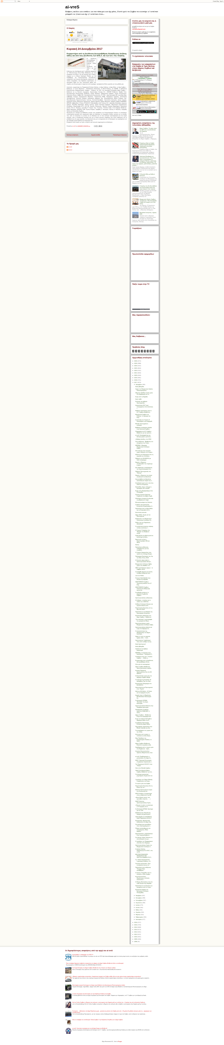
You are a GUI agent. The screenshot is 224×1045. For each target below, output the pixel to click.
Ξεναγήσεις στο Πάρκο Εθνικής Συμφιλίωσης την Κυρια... (143, 780)
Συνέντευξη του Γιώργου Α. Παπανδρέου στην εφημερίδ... (144, 420)
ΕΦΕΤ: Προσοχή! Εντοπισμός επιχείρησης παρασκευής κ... (144, 761)
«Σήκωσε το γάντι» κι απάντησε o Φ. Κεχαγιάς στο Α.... (144, 805)
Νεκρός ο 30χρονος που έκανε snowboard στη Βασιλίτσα (143, 476)
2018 (135, 380)
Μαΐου (137, 910)
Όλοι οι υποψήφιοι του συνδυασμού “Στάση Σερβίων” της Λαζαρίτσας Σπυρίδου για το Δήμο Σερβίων (97, 1019)
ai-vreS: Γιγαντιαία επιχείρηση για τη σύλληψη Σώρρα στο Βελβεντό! (89, 1028)
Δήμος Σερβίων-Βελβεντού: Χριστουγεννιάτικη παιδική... (143, 667)
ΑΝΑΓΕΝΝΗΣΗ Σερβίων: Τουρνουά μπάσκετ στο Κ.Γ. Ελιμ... (143, 583)
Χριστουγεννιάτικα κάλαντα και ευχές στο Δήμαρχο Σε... (143, 627)
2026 (135, 361)
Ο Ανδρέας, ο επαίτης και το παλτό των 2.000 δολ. (143, 600)
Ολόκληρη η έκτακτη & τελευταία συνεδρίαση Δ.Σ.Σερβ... (144, 499)
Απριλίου (138, 912)
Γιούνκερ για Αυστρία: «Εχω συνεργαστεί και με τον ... (142, 864)
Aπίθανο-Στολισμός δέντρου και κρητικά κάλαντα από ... (144, 604)
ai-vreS (72, 7)
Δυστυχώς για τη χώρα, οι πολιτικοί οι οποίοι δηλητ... (143, 735)
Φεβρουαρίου (139, 917)
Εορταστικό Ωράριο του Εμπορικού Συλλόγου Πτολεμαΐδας (141, 891)
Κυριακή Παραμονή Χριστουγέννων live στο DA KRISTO (143, 672)
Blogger (120, 1041)
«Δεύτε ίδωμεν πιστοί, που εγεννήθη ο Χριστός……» (143, 798)
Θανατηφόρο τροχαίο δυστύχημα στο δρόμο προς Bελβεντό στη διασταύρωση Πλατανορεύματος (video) (98, 985)
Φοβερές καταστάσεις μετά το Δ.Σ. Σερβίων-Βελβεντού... (143, 411)
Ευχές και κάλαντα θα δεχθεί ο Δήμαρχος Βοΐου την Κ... (143, 719)
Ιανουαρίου (139, 919)
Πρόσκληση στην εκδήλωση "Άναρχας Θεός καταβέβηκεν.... (143, 869)
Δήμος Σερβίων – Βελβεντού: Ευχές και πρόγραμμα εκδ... (143, 715)
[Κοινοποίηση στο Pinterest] (101, 126)
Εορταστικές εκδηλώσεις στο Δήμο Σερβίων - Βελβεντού (143, 616)
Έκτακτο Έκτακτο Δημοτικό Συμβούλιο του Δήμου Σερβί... (144, 495)
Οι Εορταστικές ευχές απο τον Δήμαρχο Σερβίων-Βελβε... (143, 676)
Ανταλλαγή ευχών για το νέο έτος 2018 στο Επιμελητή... (144, 483)
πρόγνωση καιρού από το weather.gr (79, 42)
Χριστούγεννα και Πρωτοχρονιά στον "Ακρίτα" (144, 688)
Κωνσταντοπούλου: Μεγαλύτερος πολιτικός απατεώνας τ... (142, 878)
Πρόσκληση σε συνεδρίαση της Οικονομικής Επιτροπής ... (144, 612)
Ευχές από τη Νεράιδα (141, 396)
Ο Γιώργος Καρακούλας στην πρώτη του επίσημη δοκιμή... (144, 553)
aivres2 (70, 150)
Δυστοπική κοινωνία (140, 512)
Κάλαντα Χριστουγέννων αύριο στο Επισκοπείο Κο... (143, 790)
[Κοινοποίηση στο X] (98, 126)
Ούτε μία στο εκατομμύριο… (143, 664)
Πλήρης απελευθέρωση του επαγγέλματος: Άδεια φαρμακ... (142, 830)
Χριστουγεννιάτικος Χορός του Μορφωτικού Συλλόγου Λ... (143, 845)
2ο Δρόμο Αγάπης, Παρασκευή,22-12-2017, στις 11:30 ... (144, 850)
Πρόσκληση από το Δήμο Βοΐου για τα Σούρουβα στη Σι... (144, 509)
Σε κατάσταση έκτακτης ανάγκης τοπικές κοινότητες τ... (144, 527)
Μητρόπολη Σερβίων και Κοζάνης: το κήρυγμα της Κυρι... (142, 416)
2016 (135, 922)
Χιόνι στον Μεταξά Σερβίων (142, 768)
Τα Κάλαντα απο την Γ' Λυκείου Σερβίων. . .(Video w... (143, 657)
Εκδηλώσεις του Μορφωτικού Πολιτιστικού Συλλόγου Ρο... (143, 519)
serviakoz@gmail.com (138, 29)
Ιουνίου (138, 907)
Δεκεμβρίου (139, 384)
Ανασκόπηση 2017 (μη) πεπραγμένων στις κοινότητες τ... (144, 407)
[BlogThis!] (96, 126)
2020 (135, 375)
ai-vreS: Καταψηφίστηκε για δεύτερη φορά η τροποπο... (143, 436)
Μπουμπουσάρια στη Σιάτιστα (143, 502)
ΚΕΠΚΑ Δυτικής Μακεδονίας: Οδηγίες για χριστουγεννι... (143, 813)
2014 (135, 927)
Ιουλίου (138, 905)
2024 (135, 365)
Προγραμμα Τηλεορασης (145, 309)
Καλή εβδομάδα (139, 386)
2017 (135, 382)
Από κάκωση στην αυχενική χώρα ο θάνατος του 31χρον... (144, 451)
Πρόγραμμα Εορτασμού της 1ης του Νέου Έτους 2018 (144, 557)
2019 (135, 377)
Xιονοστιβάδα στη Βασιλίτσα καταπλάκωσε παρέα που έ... (144, 479)
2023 (135, 368)
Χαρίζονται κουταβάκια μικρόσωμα (141, 649)
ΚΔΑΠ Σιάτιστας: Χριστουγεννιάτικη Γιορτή (142, 802)
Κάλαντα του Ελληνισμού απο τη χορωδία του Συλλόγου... (144, 455)
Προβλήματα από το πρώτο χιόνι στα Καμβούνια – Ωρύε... (144, 748)
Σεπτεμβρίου (139, 900)
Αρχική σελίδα (95, 135)
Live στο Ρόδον (139, 575)
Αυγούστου (139, 902)
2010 (135, 936)
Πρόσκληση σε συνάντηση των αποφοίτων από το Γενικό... (143, 886)
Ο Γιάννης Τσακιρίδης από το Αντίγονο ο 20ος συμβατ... (143, 873)
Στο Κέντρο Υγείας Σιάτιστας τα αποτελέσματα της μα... (143, 838)
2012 (135, 932)
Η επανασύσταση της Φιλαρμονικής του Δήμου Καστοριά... (142, 632)
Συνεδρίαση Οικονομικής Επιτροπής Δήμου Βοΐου (142, 723)
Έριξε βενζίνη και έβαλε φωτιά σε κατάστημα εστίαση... (144, 536)
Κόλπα (137, 544)
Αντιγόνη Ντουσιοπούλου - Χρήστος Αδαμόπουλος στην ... (144, 752)
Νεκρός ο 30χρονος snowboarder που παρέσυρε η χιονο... (143, 464)
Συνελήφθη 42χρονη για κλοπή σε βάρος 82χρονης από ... (143, 572)
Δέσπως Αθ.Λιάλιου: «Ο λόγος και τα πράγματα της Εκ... (143, 692)
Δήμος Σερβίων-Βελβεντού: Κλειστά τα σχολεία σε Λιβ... (143, 744)
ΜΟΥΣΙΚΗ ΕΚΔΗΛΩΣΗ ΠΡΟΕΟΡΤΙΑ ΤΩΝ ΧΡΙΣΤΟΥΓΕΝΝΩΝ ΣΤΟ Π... (143, 856)
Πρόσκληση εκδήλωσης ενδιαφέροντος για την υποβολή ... (142, 548)
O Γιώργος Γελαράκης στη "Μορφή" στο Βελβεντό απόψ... (142, 531)
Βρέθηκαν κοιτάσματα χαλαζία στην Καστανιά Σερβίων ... (143, 428)
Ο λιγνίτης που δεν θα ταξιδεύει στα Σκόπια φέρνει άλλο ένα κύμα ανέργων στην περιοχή (148, 187)
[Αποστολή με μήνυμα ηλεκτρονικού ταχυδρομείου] (95, 126)
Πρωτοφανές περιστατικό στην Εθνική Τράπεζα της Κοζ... (143, 727)
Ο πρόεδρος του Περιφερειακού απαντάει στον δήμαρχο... (144, 842)
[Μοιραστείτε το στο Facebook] (100, 126)
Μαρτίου (138, 914)
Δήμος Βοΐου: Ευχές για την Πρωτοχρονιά (142, 515)
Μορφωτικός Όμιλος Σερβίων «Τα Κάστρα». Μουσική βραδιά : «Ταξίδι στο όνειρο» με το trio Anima (148, 201)
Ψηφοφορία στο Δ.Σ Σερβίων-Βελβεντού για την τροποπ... (143, 432)
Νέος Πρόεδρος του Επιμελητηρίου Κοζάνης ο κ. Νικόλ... (143, 739)
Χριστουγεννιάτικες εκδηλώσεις (143, 598)
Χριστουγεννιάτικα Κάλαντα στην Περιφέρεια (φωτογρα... (144, 706)
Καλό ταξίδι (138, 399)
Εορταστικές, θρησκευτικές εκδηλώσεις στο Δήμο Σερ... (143, 821)
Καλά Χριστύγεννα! (140, 644)
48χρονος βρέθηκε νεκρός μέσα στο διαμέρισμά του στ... (144, 393)
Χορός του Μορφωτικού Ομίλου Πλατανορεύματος (144, 389)
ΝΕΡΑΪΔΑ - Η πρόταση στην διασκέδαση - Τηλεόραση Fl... (144, 653)
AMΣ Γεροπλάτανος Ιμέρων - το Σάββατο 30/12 (144, 568)
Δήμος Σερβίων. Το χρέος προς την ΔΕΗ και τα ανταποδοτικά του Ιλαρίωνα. (148, 130)
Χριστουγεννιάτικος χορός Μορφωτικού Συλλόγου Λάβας (144, 624)
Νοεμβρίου (139, 895)
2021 (135, 373)
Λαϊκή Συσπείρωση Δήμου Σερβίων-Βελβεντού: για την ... (144, 771)
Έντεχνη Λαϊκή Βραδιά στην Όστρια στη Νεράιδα (142, 578)
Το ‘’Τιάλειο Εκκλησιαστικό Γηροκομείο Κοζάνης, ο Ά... (143, 860)
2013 (135, 929)
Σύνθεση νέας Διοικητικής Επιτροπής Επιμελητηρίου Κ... (144, 505)
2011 (135, 934)
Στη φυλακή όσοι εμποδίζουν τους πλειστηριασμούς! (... (143, 825)
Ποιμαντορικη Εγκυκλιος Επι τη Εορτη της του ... (143, 786)
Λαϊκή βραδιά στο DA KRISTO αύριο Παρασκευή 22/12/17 (143, 817)
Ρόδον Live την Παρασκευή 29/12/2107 (142, 523)
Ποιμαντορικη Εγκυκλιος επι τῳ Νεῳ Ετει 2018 (143, 608)
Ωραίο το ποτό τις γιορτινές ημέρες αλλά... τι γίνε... (142, 637)
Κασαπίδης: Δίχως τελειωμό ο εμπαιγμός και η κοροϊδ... (143, 487)
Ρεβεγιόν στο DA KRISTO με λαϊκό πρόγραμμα (143, 459)
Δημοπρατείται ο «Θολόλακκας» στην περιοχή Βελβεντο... (144, 834)
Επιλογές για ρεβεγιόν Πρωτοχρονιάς (141, 402)
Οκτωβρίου (139, 898)
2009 (135, 939)
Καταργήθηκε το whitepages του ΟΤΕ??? (82, 954)
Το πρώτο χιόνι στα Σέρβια (142, 783)
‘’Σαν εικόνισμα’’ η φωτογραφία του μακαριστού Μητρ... (143, 620)
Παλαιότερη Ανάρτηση (120, 135)
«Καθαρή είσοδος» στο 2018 (143, 439)
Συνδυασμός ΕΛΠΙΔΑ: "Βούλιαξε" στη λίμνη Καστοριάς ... (141, 702)
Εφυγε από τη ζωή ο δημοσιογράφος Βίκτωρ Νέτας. (142, 541)
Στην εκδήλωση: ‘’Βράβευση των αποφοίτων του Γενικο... (144, 442)
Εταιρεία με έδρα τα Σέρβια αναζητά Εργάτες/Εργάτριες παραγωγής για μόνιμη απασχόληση (147, 145)
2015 (135, 925)
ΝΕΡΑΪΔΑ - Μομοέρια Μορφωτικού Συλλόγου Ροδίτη (142, 447)
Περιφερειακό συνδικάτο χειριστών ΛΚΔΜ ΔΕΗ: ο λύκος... (142, 711)
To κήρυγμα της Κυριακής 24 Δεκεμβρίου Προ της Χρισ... (143, 680)
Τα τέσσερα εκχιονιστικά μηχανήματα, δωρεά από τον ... (143, 776)
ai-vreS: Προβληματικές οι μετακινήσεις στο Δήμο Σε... (143, 757)
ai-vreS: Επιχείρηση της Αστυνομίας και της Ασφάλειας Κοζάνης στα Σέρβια (91, 993)
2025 (135, 363)
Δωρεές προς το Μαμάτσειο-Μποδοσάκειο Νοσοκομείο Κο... (143, 696)
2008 (135, 941)
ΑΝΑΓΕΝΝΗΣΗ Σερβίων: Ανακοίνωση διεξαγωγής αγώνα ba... (142, 588)
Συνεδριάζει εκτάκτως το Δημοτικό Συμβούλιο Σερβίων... (142, 594)
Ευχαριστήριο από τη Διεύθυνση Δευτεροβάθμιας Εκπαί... (144, 661)
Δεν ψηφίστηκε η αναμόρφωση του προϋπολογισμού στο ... (143, 468)
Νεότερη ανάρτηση (72, 135)
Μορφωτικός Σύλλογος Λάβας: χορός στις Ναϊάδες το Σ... (143, 564)
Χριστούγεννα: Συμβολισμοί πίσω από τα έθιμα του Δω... (143, 641)
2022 (135, 370)
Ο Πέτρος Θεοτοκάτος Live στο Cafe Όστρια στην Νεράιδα (144, 882)
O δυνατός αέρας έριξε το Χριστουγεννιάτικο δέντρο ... (143, 560)
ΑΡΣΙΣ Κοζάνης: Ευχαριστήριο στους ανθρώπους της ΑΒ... (143, 794)
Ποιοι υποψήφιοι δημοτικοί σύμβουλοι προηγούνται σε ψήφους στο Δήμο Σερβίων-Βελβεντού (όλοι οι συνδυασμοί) (94, 963)
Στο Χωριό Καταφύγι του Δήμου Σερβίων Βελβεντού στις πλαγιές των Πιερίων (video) (93, 967)
